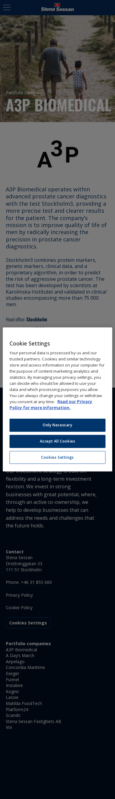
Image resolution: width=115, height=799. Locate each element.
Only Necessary (57, 425)
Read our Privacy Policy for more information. (51, 404)
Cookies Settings (57, 457)
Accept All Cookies (57, 441)
